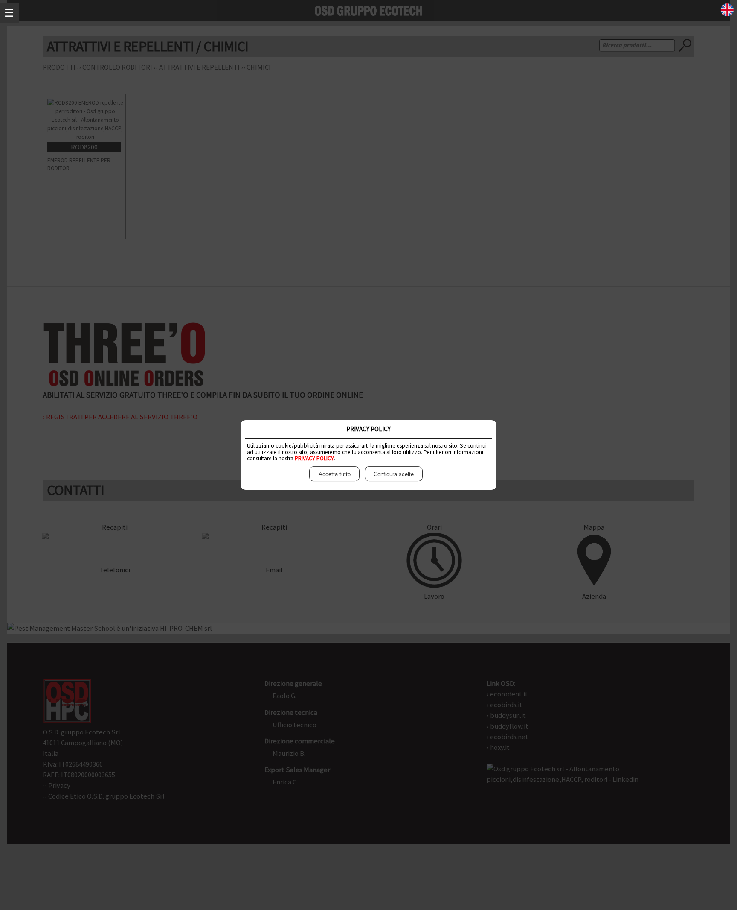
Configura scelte (394, 474)
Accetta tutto (335, 474)
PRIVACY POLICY (314, 458)
